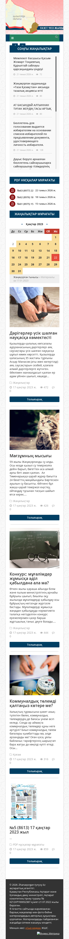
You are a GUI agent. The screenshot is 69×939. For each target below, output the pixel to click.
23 (13, 264)
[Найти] (56, 36)
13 (40, 250)
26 (32, 264)
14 (48, 250)
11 (26, 250)
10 (19, 250)
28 (48, 264)
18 (26, 257)
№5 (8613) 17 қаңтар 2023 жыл (30, 830)
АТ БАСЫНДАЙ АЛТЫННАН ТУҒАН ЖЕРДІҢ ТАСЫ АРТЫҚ (32, 106)
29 (55, 264)
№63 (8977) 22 (25, 190)
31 (19, 271)
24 (19, 264)
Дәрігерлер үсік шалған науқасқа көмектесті (33, 335)
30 (13, 271)
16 (13, 257)
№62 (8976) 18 (25, 197)
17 (19, 257)
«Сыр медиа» (33, 928)
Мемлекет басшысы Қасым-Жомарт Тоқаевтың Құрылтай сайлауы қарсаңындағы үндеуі (32, 63)
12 (32, 250)
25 (26, 264)
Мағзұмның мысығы (31, 455)
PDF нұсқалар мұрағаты (34, 180)
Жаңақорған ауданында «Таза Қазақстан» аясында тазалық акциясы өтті (31, 87)
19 (32, 257)
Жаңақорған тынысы (48, 17)
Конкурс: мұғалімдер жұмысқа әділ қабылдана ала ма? (31, 578)
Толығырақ (34, 399)
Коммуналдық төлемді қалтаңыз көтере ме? (33, 703)
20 (40, 257)
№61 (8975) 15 (25, 204)
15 (55, 250)
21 (48, 257)
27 (40, 264)
